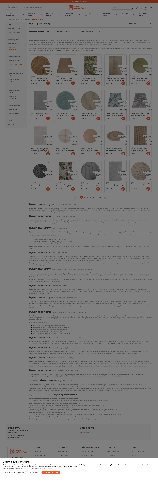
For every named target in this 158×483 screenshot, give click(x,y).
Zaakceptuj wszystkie (51, 472)
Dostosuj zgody (34, 472)
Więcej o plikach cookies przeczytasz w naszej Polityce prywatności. (27, 468)
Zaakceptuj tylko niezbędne (14, 472)
